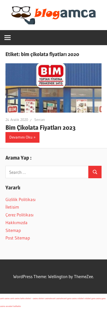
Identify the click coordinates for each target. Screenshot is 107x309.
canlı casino (5, 298)
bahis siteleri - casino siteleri (32, 298)
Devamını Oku (20, 137)
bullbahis (17, 306)
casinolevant (50, 298)
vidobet (80, 298)
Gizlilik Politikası (20, 199)
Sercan (39, 119)
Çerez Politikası (19, 214)
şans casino (72, 298)
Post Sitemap (17, 238)
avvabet (9, 306)
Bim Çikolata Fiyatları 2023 (40, 127)
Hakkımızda (16, 222)
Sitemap (13, 230)
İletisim (12, 207)
